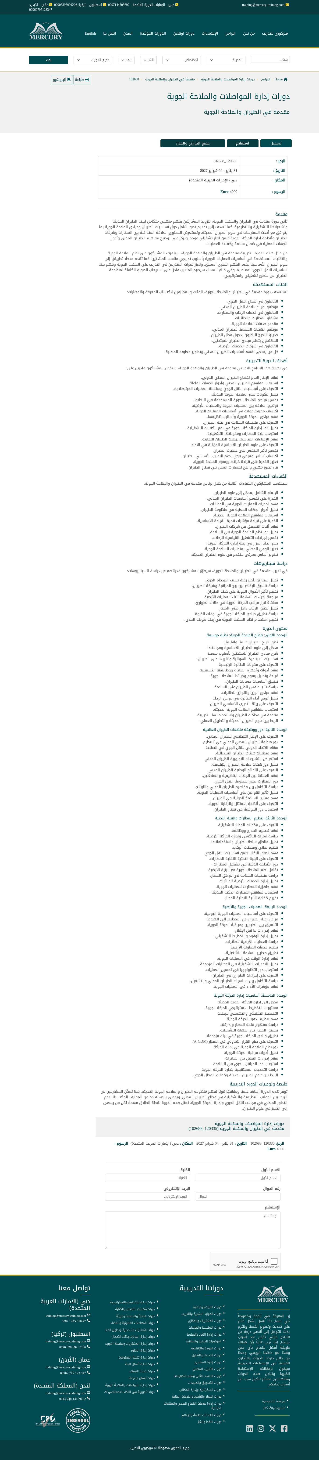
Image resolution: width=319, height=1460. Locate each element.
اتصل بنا (109, 34)
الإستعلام (272, 1207)
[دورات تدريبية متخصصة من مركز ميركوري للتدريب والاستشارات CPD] (47, 1420)
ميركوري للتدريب (275, 34)
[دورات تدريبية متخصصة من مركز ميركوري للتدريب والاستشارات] (46, 31)
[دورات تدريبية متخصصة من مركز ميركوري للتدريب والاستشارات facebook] (284, 1429)
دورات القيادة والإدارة (207, 1307)
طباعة (80, 79)
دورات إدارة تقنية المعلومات (136, 1357)
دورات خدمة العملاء (142, 1371)
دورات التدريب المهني (207, 1369)
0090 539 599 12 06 (72, 1347)
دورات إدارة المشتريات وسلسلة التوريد (130, 1343)
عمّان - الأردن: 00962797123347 (40, 7)
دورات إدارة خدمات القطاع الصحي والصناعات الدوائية (193, 1405)
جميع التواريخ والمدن (193, 143)
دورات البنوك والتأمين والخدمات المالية (197, 1396)
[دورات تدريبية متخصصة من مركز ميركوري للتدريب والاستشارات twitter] (272, 1429)
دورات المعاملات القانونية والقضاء (133, 1323)
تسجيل (275, 143)
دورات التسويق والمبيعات (205, 1383)
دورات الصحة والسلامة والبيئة (135, 1316)
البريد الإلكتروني (177, 1188)
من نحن (249, 34)
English (90, 34)
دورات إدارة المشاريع (208, 1362)
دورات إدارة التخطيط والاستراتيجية (132, 1302)
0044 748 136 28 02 (72, 1399)
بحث (48, 60)
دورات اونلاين (184, 34)
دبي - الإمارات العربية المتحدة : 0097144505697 (141, 5)
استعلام (242, 143)
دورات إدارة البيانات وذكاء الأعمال (133, 1336)
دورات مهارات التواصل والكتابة (135, 1309)
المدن (128, 34)
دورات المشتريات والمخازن (205, 1321)
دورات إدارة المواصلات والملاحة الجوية (130, 1385)
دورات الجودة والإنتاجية (206, 1348)
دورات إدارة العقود (143, 1350)
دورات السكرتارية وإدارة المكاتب (200, 1390)
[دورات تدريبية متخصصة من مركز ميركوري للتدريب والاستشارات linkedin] (249, 1429)
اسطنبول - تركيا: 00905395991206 (78, 5)
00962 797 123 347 (73, 1373)
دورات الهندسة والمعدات (205, 1327)
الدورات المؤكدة (153, 34)
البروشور (60, 79)
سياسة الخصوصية (273, 1401)
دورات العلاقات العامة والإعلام (202, 1415)
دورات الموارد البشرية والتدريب (202, 1314)
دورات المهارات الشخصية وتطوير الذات (129, 1330)
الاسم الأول (270, 1170)
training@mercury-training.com (66, 1315)
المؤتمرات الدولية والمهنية (204, 1341)
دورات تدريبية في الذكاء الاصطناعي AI (129, 1392)
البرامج (230, 34)
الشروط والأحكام (274, 1408)
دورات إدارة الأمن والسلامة (204, 1334)
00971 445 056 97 (74, 1321)
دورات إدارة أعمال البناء (140, 1364)
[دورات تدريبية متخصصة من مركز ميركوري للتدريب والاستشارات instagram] (261, 1429)
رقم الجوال (271, 1188)
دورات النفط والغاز (210, 1422)
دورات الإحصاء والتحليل (207, 1355)
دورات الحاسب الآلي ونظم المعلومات (198, 1376)
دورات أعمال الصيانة (142, 1378)
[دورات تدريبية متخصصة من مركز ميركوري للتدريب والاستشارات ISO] (78, 1420)
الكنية (185, 1170)
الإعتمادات (210, 34)
